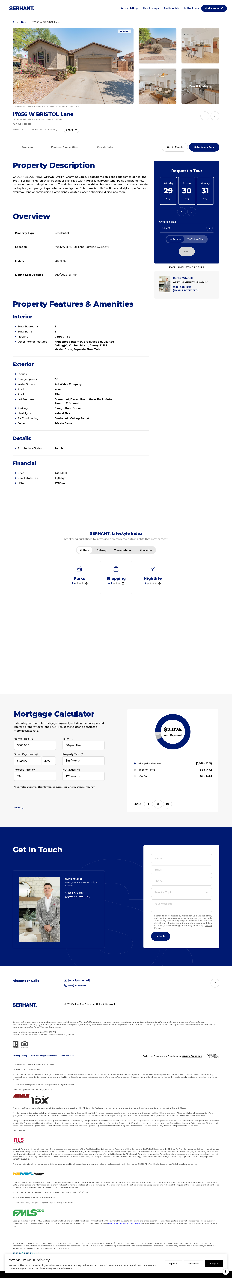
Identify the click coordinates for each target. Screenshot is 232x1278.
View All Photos (198, 86)
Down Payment (24, 754)
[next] (215, 115)
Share (69, 129)
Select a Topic (163, 892)
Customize (193, 1263)
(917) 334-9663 (77, 985)
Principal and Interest (150, 763)
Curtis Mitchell (73, 878)
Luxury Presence (192, 1056)
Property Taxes (146, 769)
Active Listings (129, 8)
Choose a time (167, 221)
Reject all (173, 1263)
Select (166, 228)
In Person (175, 239)
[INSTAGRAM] (215, 983)
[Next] (191, 211)
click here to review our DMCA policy (125, 1223)
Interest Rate (22, 769)
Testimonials (171, 8)
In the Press (191, 8)
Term (65, 738)
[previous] (204, 115)
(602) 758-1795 (75, 893)
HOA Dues (69, 769)
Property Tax (70, 754)
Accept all (214, 1263)
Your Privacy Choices (116, 1274)
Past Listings (151, 8)
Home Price (21, 738)
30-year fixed (74, 745)
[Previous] (181, 211)
